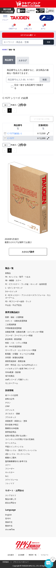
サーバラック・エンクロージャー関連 (20, 350)
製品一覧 (9, 268)
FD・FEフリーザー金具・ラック (18, 301)
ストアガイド (10, 495)
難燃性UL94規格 (12, 428)
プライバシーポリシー (21, 562)
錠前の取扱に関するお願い (16, 435)
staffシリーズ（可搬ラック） (17, 379)
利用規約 (6, 562)
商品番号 (9, 59)
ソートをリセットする (41, 119)
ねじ (7, 476)
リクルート (45, 555)
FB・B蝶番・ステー (13, 280)
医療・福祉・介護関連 (14, 317)
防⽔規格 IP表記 (11, 424)
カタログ (22, 60)
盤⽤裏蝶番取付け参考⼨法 (16, 461)
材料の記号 (9, 399)
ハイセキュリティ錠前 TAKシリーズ (20, 368)
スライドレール (11, 479)
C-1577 (10, 138)
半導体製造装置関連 (13, 328)
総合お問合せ (10, 502)
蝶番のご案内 (10, 457)
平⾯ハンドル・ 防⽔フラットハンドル (21, 450)
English (8, 514)
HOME (4, 49)
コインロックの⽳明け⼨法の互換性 (19, 439)
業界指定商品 (10, 432)
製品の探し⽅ (10, 499)
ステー (8, 465)
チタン (8, 402)
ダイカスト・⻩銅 (12, 413)
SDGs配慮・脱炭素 (13, 372)
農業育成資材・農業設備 (15, 361)
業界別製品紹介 (12, 312)
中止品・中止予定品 (13, 305)
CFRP (7, 406)
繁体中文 (9, 525)
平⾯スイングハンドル (14, 446)
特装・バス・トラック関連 (16, 343)
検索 (48, 42)
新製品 (8, 273)
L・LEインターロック (14, 287)
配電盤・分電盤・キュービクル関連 (19, 354)
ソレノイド (9, 483)
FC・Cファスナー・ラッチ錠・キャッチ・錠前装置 (26, 284)
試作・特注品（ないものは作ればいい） (21, 365)
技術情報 (9, 390)
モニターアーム (11, 383)
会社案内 (11, 555)
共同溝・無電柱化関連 (14, 357)
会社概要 (21, 555)
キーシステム (10, 443)
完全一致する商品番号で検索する (28, 86)
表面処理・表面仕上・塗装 (16, 421)
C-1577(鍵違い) (14, 133)
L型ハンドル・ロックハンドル (17, 454)
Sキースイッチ (11, 291)
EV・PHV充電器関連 (13, 346)
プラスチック (10, 417)
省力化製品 (9, 376)
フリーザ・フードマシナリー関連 (19, 335)
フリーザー (9, 468)
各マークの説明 (11, 395)
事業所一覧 (32, 555)
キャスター (9, 472)
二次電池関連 (10, 324)
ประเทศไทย (10, 529)
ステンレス (9, 410)
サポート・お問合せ (14, 490)
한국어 (8, 518)
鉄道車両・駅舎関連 (13, 339)
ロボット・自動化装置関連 (16, 321)
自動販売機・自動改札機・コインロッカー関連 (24, 332)
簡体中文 (9, 522)
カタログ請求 (28, 251)
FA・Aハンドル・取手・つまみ (17, 276)
